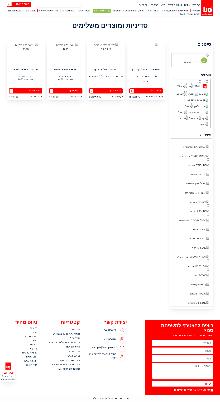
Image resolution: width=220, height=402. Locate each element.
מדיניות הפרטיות (183, 389)
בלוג (163, 5)
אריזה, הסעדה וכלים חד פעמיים (64, 342)
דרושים (154, 5)
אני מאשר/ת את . (191, 389)
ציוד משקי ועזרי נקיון (69, 360)
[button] (196, 10)
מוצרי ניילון (74, 338)
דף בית (196, 5)
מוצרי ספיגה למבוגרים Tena (66, 364)
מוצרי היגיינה (73, 351)
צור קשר (143, 5)
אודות (187, 5)
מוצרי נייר (75, 329)
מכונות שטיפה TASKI (69, 369)
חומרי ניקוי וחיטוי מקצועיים (66, 333)
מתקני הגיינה (73, 355)
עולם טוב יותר (73, 347)
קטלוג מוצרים (174, 5)
